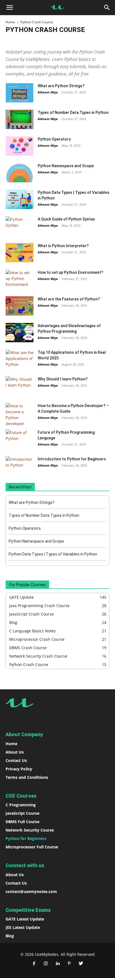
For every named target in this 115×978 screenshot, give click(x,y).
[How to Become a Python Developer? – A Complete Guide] (19, 414)
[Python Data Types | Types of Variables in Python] (19, 199)
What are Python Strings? (61, 86)
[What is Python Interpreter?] (19, 252)
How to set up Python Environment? (70, 272)
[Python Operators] (19, 146)
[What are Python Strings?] (19, 92)
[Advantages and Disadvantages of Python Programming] (19, 332)
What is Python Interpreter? (63, 246)
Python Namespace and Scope (66, 166)
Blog (12, 42)
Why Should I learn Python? (63, 379)
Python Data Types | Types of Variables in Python (53, 554)
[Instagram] (45, 963)
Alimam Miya (48, 92)
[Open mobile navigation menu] (9, 7)
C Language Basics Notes (40, 42)
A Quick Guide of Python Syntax (66, 219)
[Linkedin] (57, 963)
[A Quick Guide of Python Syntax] (19, 226)
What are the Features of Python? (69, 299)
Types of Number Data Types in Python (73, 112)
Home (10, 22)
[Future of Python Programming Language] (19, 439)
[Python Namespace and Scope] (19, 172)
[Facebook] (34, 963)
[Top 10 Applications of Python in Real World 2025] (19, 359)
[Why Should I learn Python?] (19, 386)
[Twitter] (80, 963)
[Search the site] (107, 7)
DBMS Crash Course (80, 42)
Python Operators (54, 139)
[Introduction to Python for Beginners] (19, 466)
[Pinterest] (69, 963)
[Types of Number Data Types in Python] (19, 119)
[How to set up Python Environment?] (19, 279)
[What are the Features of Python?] (19, 306)
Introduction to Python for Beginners (72, 459)
